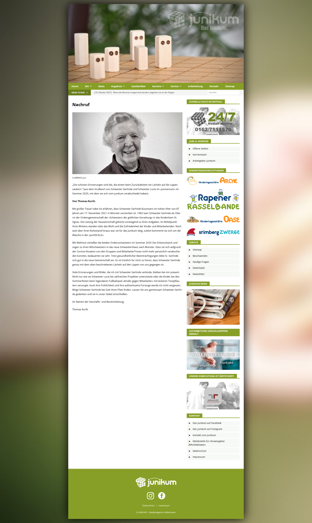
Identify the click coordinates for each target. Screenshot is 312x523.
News (101, 86)
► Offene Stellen (198, 148)
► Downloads (196, 267)
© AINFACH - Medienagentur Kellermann (156, 512)
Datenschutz (148, 505)
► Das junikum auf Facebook (204, 423)
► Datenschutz (197, 450)
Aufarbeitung (195, 86)
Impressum (164, 505)
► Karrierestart (197, 154)
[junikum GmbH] (156, 81)
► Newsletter (196, 274)
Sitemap (229, 86)
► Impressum (196, 456)
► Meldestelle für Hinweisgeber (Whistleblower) (206, 443)
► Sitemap (195, 249)
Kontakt (214, 86)
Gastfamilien (138, 86)
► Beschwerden (198, 255)
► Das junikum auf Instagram (205, 429)
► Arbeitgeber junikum (201, 160)
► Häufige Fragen (198, 261)
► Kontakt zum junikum (202, 435)
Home (75, 86)
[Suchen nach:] (223, 92)
